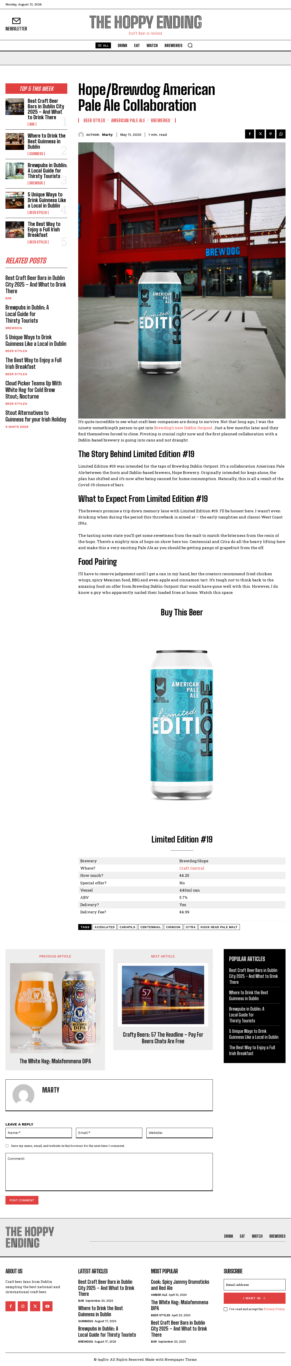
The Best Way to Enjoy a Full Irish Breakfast (44, 229)
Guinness (36, 154)
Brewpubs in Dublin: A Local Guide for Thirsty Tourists (47, 170)
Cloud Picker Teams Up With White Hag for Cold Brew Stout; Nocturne (33, 390)
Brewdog (36, 183)
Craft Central (191, 868)
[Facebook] (249, 134)
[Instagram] (23, 1306)
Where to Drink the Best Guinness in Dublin (46, 141)
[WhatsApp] (281, 134)
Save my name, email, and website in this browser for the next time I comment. (68, 1146)
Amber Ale (159, 1295)
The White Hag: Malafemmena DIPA (55, 1061)
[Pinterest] (270, 134)
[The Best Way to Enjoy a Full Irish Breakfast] (14, 229)
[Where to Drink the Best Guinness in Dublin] (14, 141)
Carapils (127, 927)
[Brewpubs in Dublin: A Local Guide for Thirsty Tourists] (14, 171)
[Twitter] (260, 134)
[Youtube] (48, 1306)
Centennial (150, 927)
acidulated (105, 927)
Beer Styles (38, 212)
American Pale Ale (128, 120)
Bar (32, 124)
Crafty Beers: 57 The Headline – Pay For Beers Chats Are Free (163, 1037)
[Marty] (82, 135)
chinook (173, 927)
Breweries (160, 120)
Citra (191, 927)
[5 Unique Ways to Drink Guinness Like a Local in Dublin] (14, 200)
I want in (252, 1298)
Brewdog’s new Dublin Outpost (183, 427)
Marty (107, 135)
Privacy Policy (274, 1309)
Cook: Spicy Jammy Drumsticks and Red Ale (180, 1285)
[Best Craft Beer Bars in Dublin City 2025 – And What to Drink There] (14, 106)
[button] (190, 45)
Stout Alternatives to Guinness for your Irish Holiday (35, 416)
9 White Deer (16, 426)
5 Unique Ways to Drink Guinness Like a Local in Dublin (47, 199)
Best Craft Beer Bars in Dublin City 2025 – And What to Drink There (46, 109)
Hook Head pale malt (219, 927)
